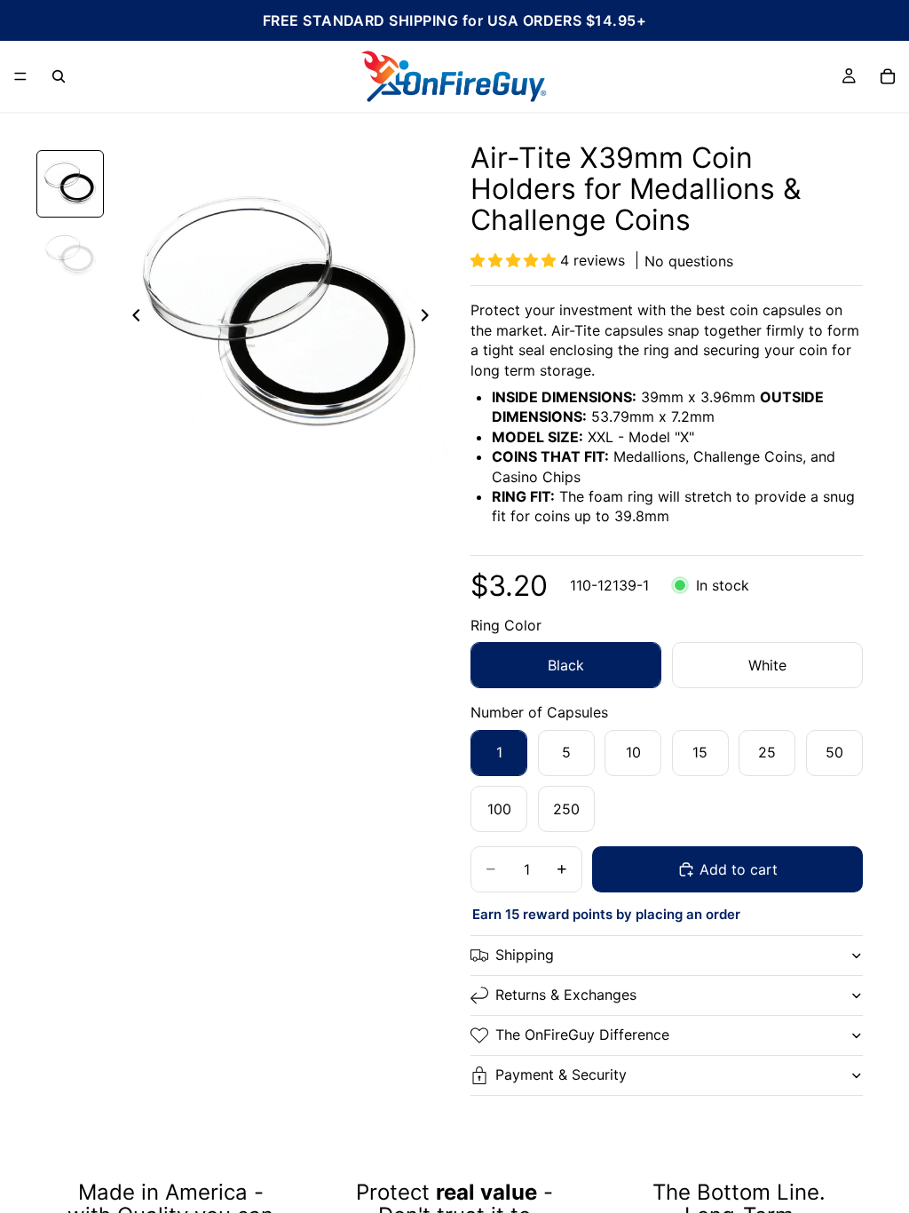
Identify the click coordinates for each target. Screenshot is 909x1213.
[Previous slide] (131, 317)
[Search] (58, 76)
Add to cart (739, 869)
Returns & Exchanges (565, 994)
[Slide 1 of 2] (70, 184)
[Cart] (887, 76)
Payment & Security (561, 1074)
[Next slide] (429, 317)
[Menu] (20, 76)
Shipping (524, 954)
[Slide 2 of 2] (70, 255)
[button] (515, 260)
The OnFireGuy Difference (582, 1034)
